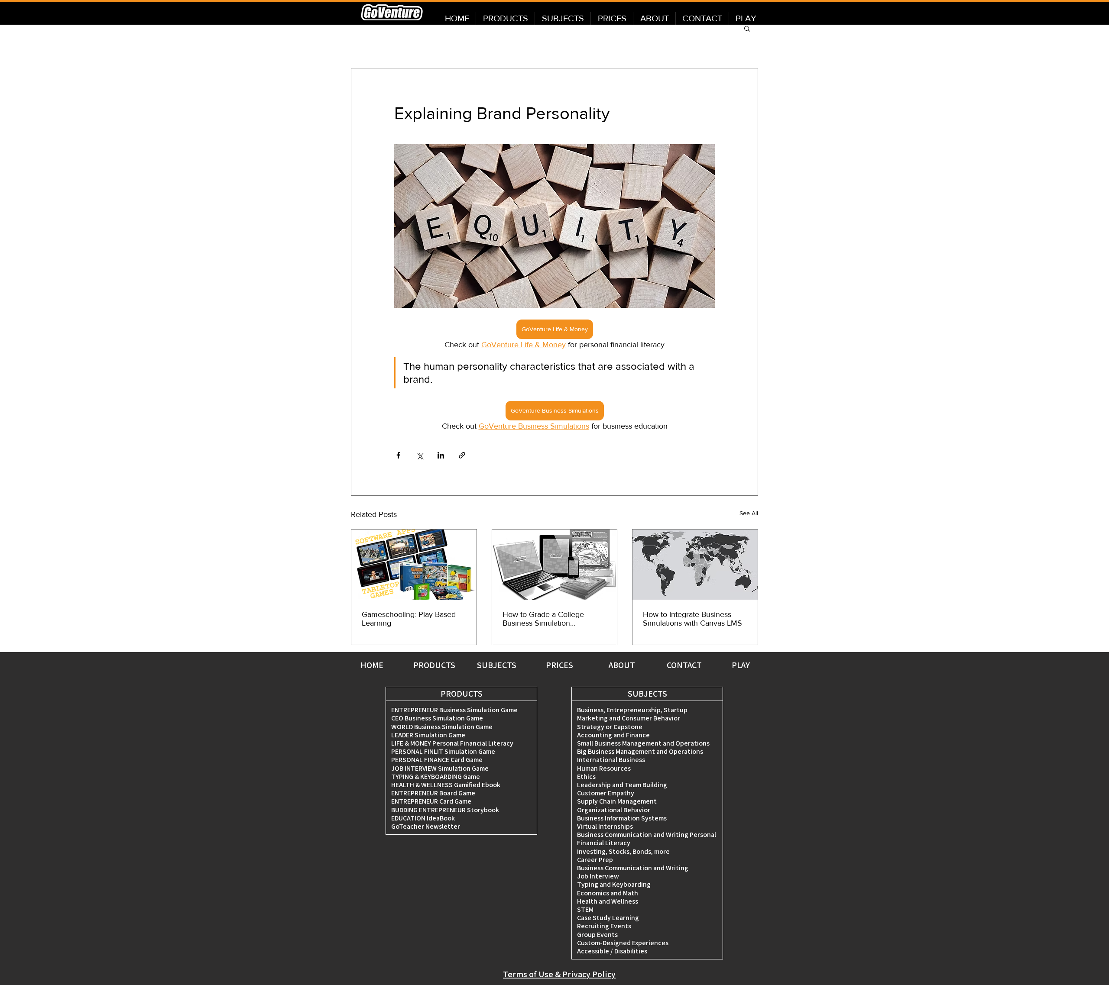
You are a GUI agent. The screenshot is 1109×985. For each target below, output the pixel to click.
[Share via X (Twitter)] (419, 455)
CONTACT (684, 665)
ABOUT (622, 665)
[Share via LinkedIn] (441, 455)
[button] (747, 28)
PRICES (559, 665)
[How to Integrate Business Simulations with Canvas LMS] (695, 565)
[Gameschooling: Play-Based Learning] (414, 565)
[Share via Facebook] (398, 455)
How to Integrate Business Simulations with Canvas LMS (692, 618)
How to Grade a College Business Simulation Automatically (543, 618)
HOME (371, 665)
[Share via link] (462, 455)
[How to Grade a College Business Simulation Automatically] (554, 565)
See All (748, 513)
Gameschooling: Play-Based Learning (409, 618)
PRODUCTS (434, 665)
